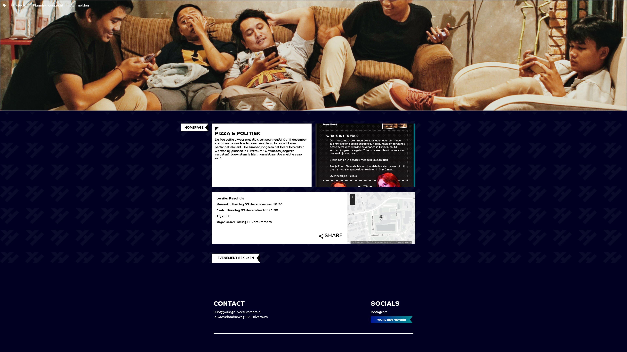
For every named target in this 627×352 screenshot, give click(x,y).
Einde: (222, 210)
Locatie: (223, 199)
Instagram (379, 312)
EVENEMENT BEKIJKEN (235, 258)
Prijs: (221, 216)
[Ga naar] (6, 5)
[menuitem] (19, 6)
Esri (409, 242)
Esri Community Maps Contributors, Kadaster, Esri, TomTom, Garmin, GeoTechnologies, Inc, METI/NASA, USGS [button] (373, 242)
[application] (381, 218)
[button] (352, 197)
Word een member (391, 320)
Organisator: (226, 222)
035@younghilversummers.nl (238, 312)
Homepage (194, 127)
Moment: (224, 204)
